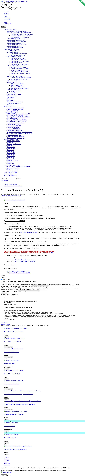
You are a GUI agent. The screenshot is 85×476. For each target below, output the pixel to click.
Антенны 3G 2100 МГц (14, 129)
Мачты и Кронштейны (10, 175)
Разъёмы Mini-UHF (12, 148)
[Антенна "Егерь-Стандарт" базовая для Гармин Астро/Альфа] (22, 390)
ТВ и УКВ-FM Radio (10, 106)
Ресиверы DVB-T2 (12, 111)
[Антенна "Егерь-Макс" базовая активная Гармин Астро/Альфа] (22, 401)
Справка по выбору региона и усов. (11, 195)
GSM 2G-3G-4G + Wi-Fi (11, 112)
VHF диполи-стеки (16, 62)
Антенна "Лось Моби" (9, 363)
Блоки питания (8, 174)
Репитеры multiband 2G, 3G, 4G (16, 118)
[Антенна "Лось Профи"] (11, 434)
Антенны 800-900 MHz (14, 124)
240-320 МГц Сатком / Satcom (15, 76)
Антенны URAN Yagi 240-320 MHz (21, 77)
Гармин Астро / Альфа (10, 29)
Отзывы (6, 14)
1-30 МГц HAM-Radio (13, 50)
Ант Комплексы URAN (14, 94)
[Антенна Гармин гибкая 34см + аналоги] (16, 411)
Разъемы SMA (11, 151)
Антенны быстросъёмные (14, 46)
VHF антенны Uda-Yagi (17, 58)
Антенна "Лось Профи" (10, 437)
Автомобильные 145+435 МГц (19, 71)
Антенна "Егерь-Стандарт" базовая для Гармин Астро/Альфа (19, 394)
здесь (52, 252)
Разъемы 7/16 (11, 145)
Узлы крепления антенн (14, 103)
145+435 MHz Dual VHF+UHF (16, 65)
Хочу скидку (4, 180)
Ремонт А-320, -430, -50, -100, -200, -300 (22, 34)
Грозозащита (11, 100)
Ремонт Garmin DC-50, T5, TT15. (20, 37)
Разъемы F (10, 162)
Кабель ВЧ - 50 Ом (12, 169)
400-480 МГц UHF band (14, 82)
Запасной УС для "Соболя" (10, 291)
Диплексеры (10, 97)
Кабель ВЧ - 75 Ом (12, 171)
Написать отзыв (5, 324)
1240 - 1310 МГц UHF (13, 89)
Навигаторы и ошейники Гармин (16, 31)
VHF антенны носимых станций (20, 64)
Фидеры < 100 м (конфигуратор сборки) (18, 166)
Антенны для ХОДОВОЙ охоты (16, 41)
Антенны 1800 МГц (13, 127)
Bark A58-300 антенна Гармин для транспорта (15, 449)
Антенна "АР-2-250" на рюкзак (11, 352)
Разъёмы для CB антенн (14, 144)
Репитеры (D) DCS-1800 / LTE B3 (17, 120)
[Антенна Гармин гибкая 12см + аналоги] (16, 328)
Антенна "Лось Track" (9, 426)
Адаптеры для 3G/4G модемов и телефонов (19, 132)
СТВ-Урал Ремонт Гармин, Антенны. (25, 260)
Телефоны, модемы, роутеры (15, 136)
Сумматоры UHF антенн (18, 86)
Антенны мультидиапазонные (15, 123)
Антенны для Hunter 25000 (15, 47)
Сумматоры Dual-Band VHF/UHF (20, 70)
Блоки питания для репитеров (15, 138)
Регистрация (7, 23)
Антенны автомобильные (18, 55)
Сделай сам (10, 104)
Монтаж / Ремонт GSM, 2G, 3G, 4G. (17, 115)
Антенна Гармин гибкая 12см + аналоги (13, 331)
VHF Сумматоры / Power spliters (20, 61)
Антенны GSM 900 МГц (14, 126)
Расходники (10, 163)
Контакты (7, 17)
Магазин (6, 13)
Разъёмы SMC (11, 154)
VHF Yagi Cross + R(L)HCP (18, 59)
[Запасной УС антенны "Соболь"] (14, 370)
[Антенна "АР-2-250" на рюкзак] (13, 348)
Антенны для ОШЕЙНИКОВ (15, 40)
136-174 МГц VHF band (14, 56)
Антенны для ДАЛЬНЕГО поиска (17, 44)
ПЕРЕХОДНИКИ (12, 142)
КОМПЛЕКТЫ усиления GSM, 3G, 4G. (18, 114)
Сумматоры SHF (15, 91)
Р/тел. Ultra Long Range (10, 172)
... (11, 74)
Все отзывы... (4, 322)
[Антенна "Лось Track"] (11, 422)
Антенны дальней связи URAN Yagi (17, 1)
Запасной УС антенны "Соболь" (12, 373)
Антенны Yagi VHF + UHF (18, 67)
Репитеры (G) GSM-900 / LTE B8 (16, 121)
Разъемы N (10, 150)
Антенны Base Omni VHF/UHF (19, 68)
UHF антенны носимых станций (20, 88)
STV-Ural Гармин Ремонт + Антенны (24, 261)
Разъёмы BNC (11, 156)
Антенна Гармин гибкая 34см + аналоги (13, 414)
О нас (5, 16)
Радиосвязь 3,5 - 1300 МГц (11, 49)
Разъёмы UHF (11, 147)
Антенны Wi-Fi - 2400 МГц (15, 130)
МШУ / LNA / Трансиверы (14, 101)
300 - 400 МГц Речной (13, 80)
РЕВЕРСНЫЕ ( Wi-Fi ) (13, 141)
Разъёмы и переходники (11, 139)
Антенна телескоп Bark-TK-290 (11, 384)
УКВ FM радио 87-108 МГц (15, 109)
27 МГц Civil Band (12, 52)
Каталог (3, 26)
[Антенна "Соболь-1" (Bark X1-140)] (14, 338)
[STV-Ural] (4, 1)
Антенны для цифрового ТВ (15, 108)
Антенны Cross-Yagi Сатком (19, 79)
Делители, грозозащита (14, 135)
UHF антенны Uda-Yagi (17, 83)
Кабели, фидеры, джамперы (12, 165)
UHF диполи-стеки (16, 85)
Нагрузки (10, 98)
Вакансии (7, 19)
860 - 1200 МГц (11, 92)
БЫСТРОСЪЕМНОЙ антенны (29, 232)
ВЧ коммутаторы (12, 95)
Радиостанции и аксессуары (19, 53)
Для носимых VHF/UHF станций (20, 73)
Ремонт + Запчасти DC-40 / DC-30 (20, 35)
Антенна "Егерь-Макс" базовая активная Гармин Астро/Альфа (19, 404)
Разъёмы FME (11, 157)
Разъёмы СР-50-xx (12, 160)
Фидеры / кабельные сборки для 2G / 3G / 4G (20, 133)
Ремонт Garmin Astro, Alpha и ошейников (19, 32)
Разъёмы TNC (11, 159)
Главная (6, 11)
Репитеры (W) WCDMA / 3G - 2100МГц (18, 117)
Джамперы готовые (13, 168)
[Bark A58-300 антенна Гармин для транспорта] (18, 446)
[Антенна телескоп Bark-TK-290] (13, 380)
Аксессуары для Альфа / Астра (16, 38)
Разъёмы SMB (11, 153)
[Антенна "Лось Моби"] (11, 360)
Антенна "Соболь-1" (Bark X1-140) (12, 341)
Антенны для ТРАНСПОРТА (15, 43)
